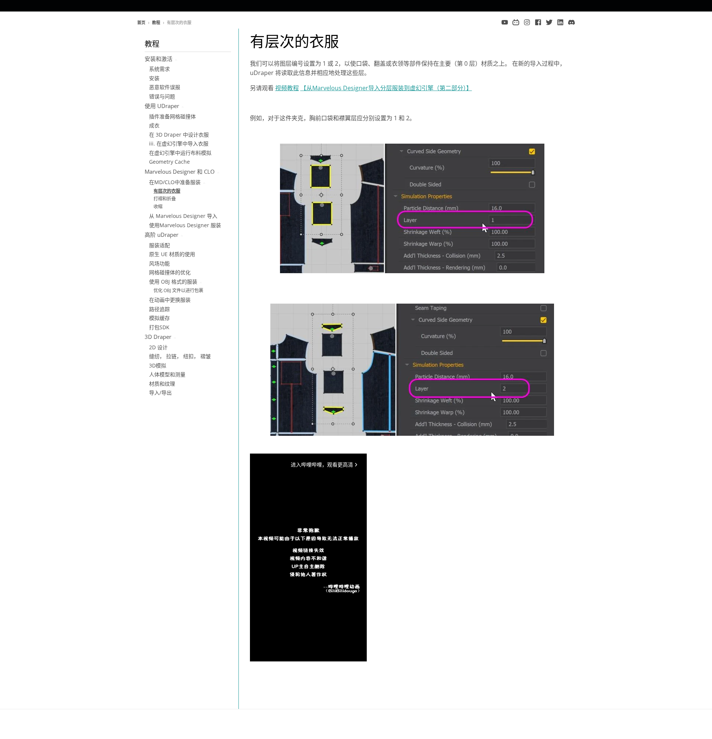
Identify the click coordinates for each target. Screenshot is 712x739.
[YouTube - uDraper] (504, 22)
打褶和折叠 (165, 199)
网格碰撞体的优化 (170, 272)
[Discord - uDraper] (571, 22)
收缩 (158, 206)
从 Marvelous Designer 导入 (183, 215)
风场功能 (159, 263)
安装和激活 (158, 58)
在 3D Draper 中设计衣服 (179, 134)
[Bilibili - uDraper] (515, 22)
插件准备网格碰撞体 (172, 116)
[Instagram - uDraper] (527, 22)
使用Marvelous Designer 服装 (185, 225)
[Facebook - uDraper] (538, 22)
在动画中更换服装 (170, 299)
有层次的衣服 (167, 191)
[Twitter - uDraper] (549, 22)
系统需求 (159, 68)
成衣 (154, 125)
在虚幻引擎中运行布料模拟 (180, 152)
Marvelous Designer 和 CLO (180, 171)
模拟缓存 (159, 317)
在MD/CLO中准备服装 (175, 182)
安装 (154, 78)
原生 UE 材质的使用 (172, 254)
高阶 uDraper (161, 234)
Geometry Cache (169, 161)
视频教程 (287, 88)
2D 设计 (158, 347)
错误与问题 (162, 96)
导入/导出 (160, 392)
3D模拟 (157, 365)
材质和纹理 (162, 383)
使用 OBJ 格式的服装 (173, 281)
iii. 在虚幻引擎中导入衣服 (178, 143)
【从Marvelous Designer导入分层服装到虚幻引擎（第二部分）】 (386, 88)
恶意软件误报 (164, 87)
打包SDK (159, 327)
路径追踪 (159, 309)
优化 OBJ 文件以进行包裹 (178, 290)
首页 (141, 22)
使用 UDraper (162, 105)
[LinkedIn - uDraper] (560, 22)
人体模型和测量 (167, 374)
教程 (156, 22)
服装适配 (159, 245)
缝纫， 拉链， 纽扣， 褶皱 (180, 356)
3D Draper (158, 336)
